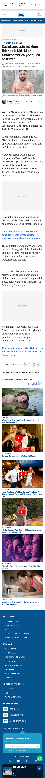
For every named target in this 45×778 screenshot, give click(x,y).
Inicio (4, 39)
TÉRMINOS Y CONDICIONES (17, 633)
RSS (6, 629)
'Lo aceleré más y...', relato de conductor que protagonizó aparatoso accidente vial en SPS (21, 235)
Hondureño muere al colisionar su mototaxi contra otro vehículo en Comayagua (22, 352)
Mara (37, 372)
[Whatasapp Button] (40, 758)
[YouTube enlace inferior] (18, 761)
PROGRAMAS (6, 20)
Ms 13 (31, 372)
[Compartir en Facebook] (24, 364)
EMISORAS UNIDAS (21, 4)
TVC (13, 3)
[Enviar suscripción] (37, 746)
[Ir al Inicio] (21, 14)
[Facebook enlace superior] (36, 5)
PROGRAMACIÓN (12, 673)
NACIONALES (18, 20)
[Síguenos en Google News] (38, 364)
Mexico (24, 372)
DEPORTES (9, 669)
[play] (39, 768)
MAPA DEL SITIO (12, 625)
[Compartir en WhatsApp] (29, 364)
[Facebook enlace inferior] (26, 761)
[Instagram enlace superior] (40, 5)
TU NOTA (5, 4)
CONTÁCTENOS (12, 621)
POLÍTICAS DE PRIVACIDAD (16, 638)
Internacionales (13, 39)
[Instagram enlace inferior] (35, 761)
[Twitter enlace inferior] (9, 761)
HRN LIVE (9, 678)
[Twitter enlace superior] (32, 5)
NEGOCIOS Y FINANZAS (33, 20)
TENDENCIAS (10, 661)
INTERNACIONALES (13, 665)
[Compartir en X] (34, 364)
